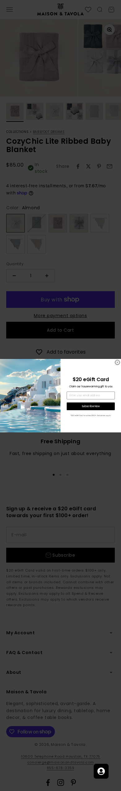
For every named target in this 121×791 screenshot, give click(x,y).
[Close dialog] (117, 362)
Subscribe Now (91, 406)
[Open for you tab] (101, 771)
